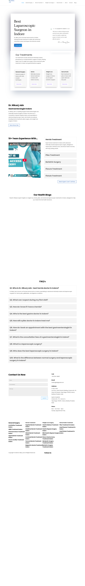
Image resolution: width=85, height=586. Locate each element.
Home (23, 2)
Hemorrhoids (59, 2)
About (66, 2)
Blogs (75, 2)
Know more (18, 84)
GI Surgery (22, 236)
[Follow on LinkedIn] (52, 457)
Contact (71, 2)
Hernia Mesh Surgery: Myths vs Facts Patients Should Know (36, 209)
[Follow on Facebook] (48, 457)
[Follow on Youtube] (50, 457)
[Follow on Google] (57, 457)
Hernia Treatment (39, 2)
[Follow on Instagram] (45, 457)
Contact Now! (18, 45)
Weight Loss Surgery (49, 2)
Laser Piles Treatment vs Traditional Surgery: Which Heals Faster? (39, 253)
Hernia (21, 212)
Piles (21, 255)
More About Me (14, 125)
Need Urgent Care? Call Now (67, 181)
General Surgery (29, 2)
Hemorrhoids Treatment (66, 422)
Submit (44, 398)
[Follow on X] (54, 457)
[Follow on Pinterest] (59, 457)
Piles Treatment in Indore (67, 425)
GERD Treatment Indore (15, 429)
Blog (18, 212)
